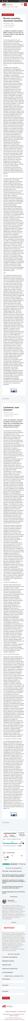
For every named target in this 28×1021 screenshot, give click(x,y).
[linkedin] (16, 391)
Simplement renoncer (8, 961)
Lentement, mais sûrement (9, 957)
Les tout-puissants (7, 972)
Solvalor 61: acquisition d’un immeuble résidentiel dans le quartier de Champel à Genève (13, 881)
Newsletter (23, 1)
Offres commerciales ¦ (11, 1011)
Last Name (5, 991)
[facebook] (12, 391)
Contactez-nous (22, 1011)
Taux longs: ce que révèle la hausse (12, 871)
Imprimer (14, 389)
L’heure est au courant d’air (9, 968)
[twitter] (14, 391)
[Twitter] (4, 1)
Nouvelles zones (6, 964)
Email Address (6, 979)
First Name (5, 985)
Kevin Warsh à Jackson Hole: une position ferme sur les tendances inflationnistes (13, 875)
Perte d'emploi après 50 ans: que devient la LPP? (13, 892)
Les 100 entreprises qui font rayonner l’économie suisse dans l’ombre (12, 887)
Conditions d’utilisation (9, 1019)
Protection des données (20, 1019)
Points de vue (8, 15)
